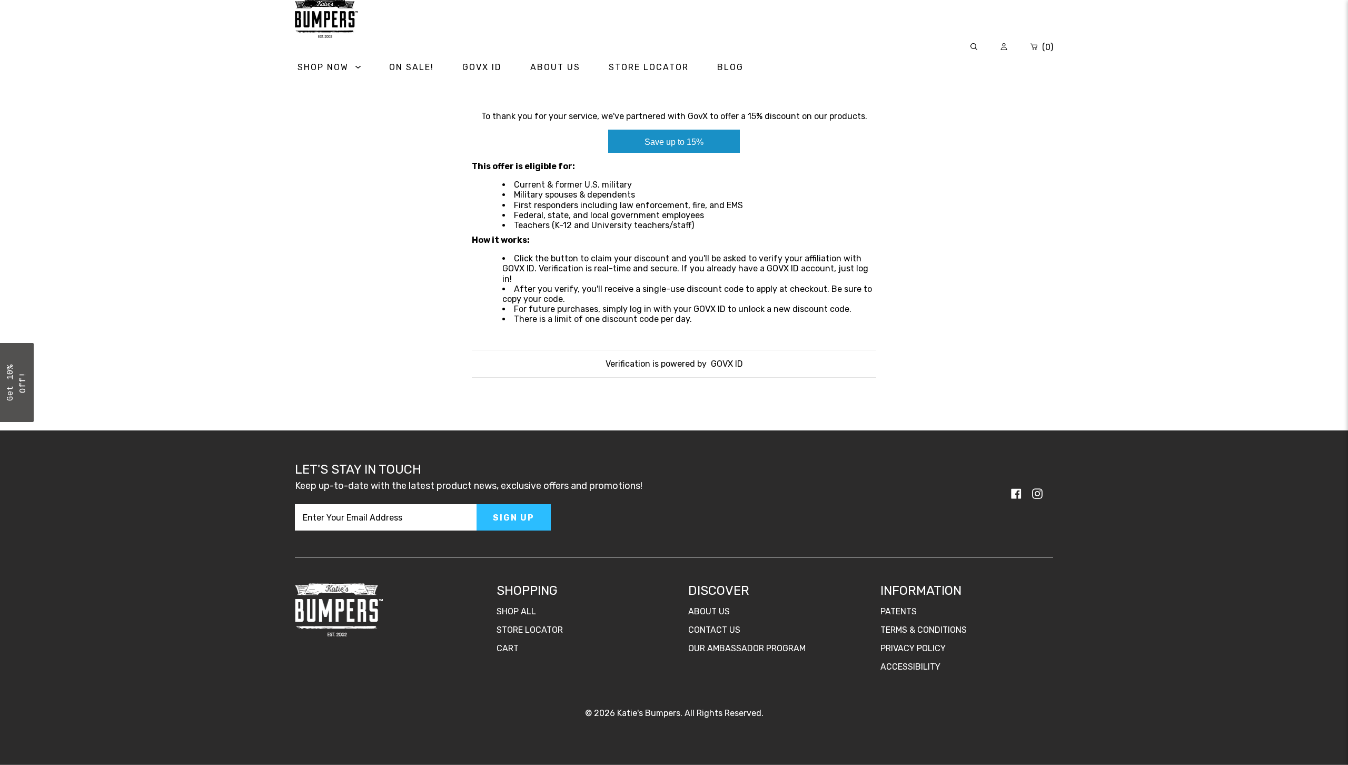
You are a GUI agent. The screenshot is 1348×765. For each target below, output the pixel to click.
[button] (17, 382)
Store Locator (530, 630)
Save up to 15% (674, 142)
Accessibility (910, 667)
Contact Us (714, 630)
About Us (709, 611)
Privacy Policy (913, 648)
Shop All (516, 611)
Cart (508, 648)
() (1046, 47)
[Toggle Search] (973, 47)
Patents (898, 611)
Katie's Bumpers (648, 713)
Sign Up (513, 518)
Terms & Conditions (923, 630)
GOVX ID (727, 364)
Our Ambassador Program (747, 648)
